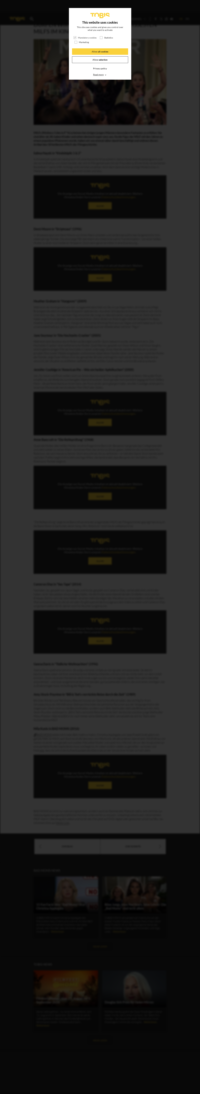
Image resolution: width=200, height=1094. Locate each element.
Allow (100, 51)
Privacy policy (100, 68)
